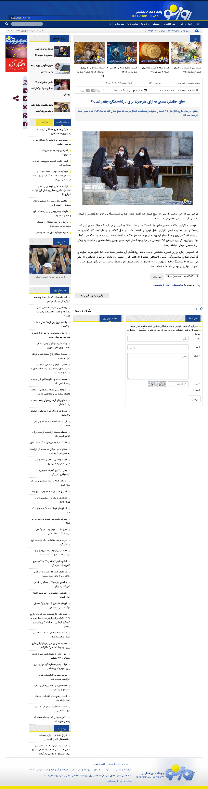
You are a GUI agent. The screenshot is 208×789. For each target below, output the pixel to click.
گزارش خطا (81, 311)
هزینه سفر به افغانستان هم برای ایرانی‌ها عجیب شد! (53, 677)
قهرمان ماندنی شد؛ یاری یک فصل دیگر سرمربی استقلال (52, 606)
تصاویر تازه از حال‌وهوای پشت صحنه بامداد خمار (50, 402)
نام (198, 338)
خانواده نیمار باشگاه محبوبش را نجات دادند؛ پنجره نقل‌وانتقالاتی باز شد (50, 392)
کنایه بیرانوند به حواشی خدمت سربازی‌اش (54, 152)
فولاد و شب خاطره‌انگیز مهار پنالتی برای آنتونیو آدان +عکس (52, 666)
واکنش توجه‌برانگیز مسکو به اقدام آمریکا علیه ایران (52, 584)
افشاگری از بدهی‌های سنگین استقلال (48, 443)
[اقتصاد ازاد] (16, 65)
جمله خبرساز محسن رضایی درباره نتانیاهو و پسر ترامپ (52, 688)
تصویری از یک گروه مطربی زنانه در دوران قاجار (52, 500)
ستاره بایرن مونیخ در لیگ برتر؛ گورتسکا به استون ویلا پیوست (50, 451)
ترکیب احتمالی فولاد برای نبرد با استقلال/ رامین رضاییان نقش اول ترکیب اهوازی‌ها (51, 190)
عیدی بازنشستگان (161, 285)
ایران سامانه (112, 781)
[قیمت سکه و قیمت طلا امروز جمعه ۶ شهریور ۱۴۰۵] (154, 53)
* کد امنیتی (196, 387)
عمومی (181, 83)
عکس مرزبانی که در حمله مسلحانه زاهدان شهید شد (52, 719)
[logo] (167, 772)
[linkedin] (25, 92)
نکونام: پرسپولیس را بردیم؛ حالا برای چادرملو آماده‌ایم (52, 213)
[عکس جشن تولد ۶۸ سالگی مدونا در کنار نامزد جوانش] (62, 84)
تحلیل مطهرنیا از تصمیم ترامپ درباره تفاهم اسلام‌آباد (51, 434)
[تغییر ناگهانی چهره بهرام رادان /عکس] (62, 68)
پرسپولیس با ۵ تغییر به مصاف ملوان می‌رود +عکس (52, 142)
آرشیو (106, 769)
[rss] (109, 23)
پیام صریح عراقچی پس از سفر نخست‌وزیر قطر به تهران (53, 345)
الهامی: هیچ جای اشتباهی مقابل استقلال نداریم (52, 698)
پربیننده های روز (62, 122)
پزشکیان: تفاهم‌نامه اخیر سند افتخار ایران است (51, 595)
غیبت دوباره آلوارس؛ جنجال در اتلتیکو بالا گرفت (50, 413)
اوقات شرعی (42, 769)
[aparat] (25, 107)
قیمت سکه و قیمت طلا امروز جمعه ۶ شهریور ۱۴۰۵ (155, 70)
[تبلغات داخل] (16, 39)
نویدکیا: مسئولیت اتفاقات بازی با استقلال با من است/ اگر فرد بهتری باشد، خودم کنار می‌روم (51, 176)
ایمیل (197, 347)
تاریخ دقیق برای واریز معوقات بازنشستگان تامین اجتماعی (54, 737)
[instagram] (25, 84)
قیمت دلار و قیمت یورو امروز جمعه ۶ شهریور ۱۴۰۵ (188, 70)
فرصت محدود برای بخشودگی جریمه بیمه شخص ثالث (50, 381)
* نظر (197, 355)
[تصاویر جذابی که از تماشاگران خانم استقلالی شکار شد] (50, 266)
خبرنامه (65, 769)
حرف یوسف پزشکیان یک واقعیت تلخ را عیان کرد (50, 542)
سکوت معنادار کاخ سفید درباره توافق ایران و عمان (51, 356)
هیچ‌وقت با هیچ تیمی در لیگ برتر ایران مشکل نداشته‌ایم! (52, 532)
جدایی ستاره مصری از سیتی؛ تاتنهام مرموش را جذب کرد (52, 203)
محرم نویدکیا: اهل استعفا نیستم (52, 233)
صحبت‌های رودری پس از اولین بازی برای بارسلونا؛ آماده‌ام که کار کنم (50, 645)
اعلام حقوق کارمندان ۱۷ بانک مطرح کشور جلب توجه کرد (51, 563)
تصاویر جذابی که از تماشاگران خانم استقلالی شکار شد (50, 279)
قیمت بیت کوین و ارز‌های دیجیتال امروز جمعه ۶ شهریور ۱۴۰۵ (90, 72)
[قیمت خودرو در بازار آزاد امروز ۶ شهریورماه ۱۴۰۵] (122, 53)
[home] (197, 24)
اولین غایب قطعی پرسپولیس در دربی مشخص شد (51, 163)
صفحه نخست (194, 83)
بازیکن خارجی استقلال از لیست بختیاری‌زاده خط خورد (54, 131)
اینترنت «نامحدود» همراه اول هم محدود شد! (52, 423)
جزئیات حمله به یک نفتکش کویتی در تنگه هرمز (50, 483)
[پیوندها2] (16, 51)
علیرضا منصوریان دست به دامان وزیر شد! (51, 521)
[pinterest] (25, 117)
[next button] (33, 241)
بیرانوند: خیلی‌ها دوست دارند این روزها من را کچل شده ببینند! (52, 574)
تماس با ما (132, 23)
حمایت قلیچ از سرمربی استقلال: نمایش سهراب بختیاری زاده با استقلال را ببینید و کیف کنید (50, 369)
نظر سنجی (119, 23)
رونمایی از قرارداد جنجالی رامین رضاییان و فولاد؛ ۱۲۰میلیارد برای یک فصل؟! (53, 312)
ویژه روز (44, 122)
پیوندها (156, 23)
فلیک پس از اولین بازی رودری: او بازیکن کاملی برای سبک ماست (52, 553)
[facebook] (25, 125)
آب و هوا (55, 769)
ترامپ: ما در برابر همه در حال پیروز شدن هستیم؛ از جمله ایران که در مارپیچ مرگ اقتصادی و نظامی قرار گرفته (51, 750)
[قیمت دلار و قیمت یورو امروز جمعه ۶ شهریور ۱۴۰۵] (186, 53)
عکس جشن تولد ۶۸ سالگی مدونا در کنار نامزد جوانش (50, 88)
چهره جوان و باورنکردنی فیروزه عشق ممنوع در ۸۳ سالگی (51, 656)
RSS (32, 769)
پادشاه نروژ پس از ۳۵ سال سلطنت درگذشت (51, 324)
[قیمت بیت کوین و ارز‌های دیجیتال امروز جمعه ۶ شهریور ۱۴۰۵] (89, 53)
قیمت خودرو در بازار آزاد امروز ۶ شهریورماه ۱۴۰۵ (122, 70)
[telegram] (25, 98)
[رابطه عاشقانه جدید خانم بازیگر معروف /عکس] (62, 107)
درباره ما (145, 23)
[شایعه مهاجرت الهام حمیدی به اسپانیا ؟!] (62, 51)
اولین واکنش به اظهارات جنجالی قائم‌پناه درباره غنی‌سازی (52, 462)
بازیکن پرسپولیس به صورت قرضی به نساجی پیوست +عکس (50, 335)
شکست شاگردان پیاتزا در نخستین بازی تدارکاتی (52, 709)
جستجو (97, 769)
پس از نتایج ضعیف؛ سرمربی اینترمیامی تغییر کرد (54, 472)
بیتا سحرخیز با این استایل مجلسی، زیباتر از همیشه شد (51, 635)
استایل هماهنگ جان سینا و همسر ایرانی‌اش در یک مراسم (52, 299)
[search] (8, 24)
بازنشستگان (177, 285)
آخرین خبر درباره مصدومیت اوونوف (49, 491)
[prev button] (41, 241)
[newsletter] (92, 295)
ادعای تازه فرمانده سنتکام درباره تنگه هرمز (51, 510)
